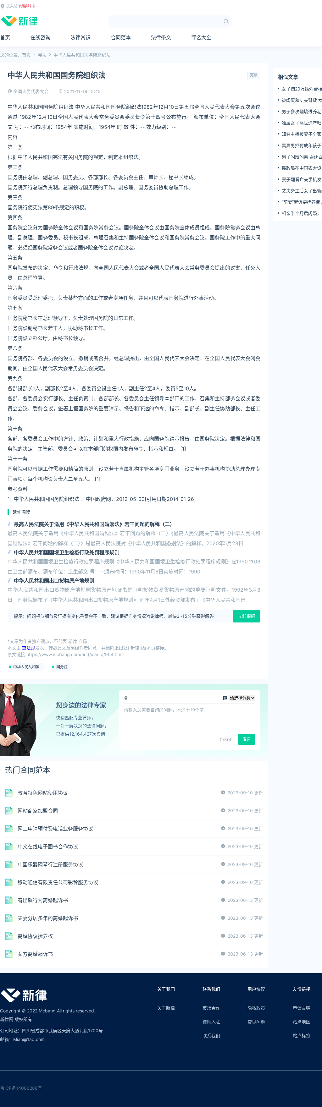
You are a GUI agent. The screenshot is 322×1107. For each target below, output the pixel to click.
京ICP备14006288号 (21, 1088)
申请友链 (301, 1008)
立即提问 (246, 616)
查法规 (28, 647)
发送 (246, 739)
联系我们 (211, 1035)
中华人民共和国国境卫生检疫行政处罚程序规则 (66, 552)
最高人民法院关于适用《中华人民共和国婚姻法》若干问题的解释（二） (94, 524)
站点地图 (301, 1021)
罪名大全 (201, 37)
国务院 (62, 667)
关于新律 (166, 1008)
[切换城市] (27, 6)
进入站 (12, 6)
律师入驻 (211, 1021)
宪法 (42, 55)
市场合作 (211, 1008)
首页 (5, 37)
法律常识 (80, 37)
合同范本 (121, 37)
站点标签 (301, 1035)
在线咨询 (40, 37)
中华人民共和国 (26, 667)
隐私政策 (256, 1008)
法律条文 (161, 37)
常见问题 (256, 1021)
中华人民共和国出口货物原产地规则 (54, 581)
